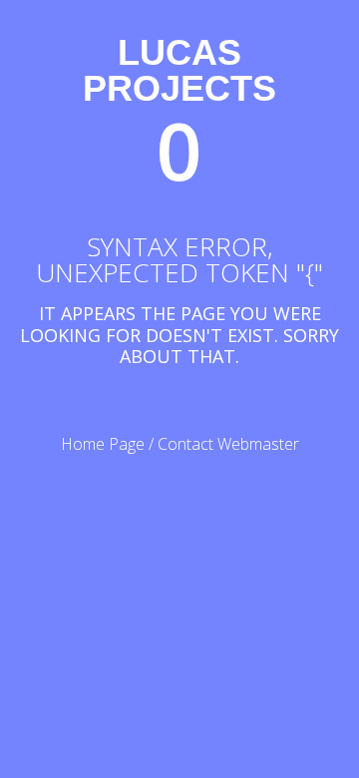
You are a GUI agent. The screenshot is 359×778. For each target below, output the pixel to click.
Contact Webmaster (228, 444)
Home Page (103, 444)
